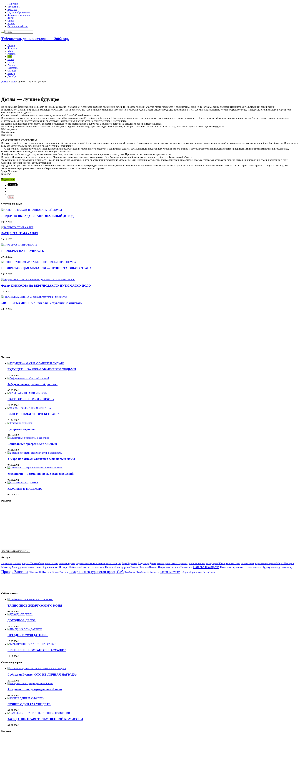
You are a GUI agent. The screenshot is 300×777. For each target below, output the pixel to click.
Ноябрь (11, 73)
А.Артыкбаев (6, 564)
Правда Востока (14, 571)
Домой (4, 81)
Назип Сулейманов (46, 567)
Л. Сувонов (271, 564)
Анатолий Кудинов (67, 563)
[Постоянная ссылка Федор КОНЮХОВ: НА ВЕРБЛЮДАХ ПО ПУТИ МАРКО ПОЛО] (38, 279)
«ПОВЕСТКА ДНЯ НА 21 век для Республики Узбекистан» (41, 303)
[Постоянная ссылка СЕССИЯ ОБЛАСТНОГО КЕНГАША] (29, 408)
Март (10, 51)
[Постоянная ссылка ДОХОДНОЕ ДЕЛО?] (20, 614)
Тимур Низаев (79, 572)
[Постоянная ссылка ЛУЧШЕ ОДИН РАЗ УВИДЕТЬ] (26, 698)
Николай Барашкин (232, 567)
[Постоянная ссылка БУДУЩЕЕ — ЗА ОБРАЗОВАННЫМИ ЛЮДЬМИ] (36, 363)
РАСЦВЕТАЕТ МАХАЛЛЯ (19, 233)
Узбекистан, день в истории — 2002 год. (35, 39)
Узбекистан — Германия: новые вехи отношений (41, 473)
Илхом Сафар (233, 563)
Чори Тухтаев (130, 572)
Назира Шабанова (70, 567)
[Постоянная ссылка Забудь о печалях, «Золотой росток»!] (28, 378)
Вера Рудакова (129, 563)
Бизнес (11, 23)
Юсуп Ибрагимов (191, 571)
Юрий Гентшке (170, 571)
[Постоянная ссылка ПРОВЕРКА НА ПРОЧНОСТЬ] (19, 244)
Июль (11, 62)
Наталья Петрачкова (159, 567)
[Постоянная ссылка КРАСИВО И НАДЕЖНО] (23, 482)
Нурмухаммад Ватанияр (277, 567)
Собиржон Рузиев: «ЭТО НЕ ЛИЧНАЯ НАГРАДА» (43, 674)
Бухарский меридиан (22, 429)
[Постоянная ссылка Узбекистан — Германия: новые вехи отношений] (35, 467)
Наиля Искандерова (117, 567)
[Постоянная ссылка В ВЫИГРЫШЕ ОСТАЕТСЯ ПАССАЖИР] (32, 644)
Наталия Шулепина (139, 567)
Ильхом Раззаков (247, 564)
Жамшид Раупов (212, 564)
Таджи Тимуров (60, 572)
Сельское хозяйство (18, 26)
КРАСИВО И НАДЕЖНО (25, 488)
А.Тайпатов (16, 564)
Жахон (221, 563)
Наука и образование (19, 12)
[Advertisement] (37, 87)
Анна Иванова (97, 563)
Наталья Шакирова (206, 567)
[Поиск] (2, 32)
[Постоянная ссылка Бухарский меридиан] (20, 423)
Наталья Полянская (181, 567)
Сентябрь (13, 67)
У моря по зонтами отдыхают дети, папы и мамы (41, 458)
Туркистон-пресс (102, 572)
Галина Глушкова (178, 563)
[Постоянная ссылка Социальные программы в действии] (28, 437)
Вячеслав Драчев (163, 564)
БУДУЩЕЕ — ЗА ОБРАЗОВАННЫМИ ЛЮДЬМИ (42, 369)
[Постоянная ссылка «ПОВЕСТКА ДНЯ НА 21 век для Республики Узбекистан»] (34, 296)
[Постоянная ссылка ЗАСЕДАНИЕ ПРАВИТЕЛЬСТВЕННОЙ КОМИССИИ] (39, 713)
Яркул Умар (209, 572)
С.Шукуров (45, 572)
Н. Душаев (29, 567)
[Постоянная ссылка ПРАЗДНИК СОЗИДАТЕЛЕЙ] (25, 629)
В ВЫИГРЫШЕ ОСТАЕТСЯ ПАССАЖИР (37, 650)
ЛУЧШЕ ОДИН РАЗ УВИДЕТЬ (29, 704)
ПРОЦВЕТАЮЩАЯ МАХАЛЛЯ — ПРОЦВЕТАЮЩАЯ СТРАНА (46, 268)
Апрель (11, 53)
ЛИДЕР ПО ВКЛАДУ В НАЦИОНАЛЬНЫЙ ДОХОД (37, 216)
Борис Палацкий (113, 563)
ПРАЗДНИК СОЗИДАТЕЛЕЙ (28, 635)
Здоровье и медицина (19, 15)
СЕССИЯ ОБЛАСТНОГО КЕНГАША (34, 414)
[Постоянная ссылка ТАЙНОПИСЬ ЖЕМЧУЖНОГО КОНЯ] (30, 599)
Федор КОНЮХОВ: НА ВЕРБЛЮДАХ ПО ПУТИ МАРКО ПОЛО (46, 285)
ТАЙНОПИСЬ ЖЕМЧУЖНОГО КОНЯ (35, 605)
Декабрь (12, 76)
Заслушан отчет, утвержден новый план (35, 689)
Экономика (14, 6)
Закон (11, 18)
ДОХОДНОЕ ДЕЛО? (22, 620)
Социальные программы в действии (32, 443)
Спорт (11, 20)
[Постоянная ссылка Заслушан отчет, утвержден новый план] (30, 683)
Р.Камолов (33, 572)
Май (10, 56)
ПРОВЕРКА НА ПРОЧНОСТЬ (22, 250)
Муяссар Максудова (13, 567)
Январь (11, 45)
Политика (13, 3)
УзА (120, 571)
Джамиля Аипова (196, 563)
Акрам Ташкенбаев (33, 563)
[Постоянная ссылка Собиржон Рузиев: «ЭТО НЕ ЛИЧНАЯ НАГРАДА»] (37, 668)
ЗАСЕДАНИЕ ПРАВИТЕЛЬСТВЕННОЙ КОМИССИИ (45, 719)
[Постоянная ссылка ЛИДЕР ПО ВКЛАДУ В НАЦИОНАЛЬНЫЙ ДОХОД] (31, 210)
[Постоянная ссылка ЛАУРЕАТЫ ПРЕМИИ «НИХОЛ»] (27, 393)
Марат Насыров (285, 563)
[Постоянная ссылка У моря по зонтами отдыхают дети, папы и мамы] (35, 452)
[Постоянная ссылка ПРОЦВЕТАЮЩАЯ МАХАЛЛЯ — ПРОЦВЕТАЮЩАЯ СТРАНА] (38, 262)
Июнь (11, 59)
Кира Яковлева (261, 564)
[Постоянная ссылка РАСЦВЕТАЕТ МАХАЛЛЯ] (17, 227)
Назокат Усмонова (92, 567)
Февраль (12, 48)
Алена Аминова (51, 564)
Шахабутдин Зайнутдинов (147, 572)
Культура (12, 9)
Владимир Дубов (147, 563)
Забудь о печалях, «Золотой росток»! (33, 384)
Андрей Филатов (82, 564)
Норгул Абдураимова (253, 567)
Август (11, 65)
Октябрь (12, 70)
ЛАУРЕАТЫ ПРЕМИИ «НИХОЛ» (31, 399)
